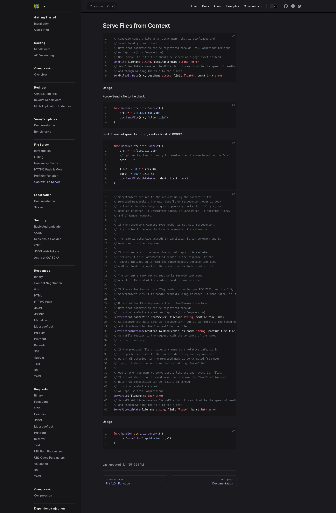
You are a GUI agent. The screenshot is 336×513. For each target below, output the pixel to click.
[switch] (273, 6)
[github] (285, 6)
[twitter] (299, 6)
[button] (54, 17)
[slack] (292, 6)
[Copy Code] (230, 39)
